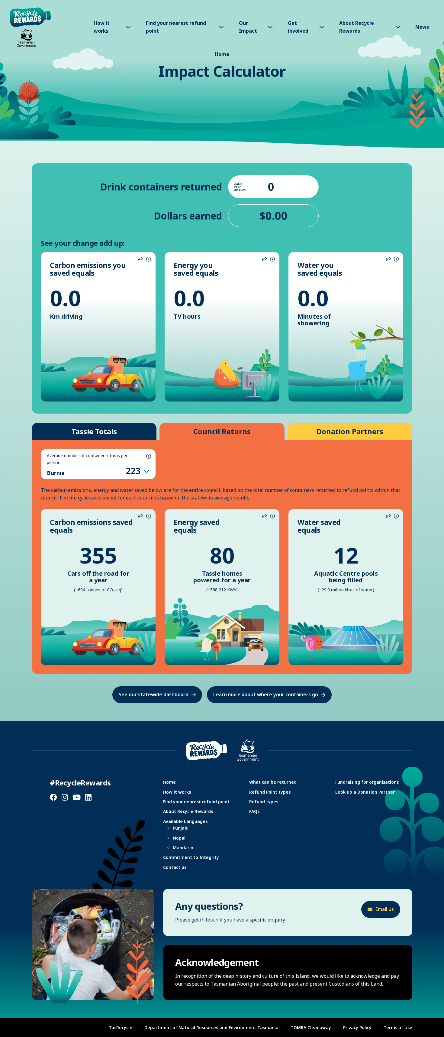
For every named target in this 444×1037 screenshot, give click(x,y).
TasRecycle (120, 1027)
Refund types (263, 802)
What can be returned (273, 782)
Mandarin (183, 847)
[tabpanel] (222, 557)
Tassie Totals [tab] (94, 431)
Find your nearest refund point (196, 802)
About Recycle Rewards (188, 811)
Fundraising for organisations (367, 782)
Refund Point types (270, 792)
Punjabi (180, 828)
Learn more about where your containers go (265, 694)
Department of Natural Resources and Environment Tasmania (211, 1027)
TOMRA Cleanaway (311, 1027)
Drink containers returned (161, 186)
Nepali (180, 838)
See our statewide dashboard (153, 694)
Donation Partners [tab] (350, 431)
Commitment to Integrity (191, 857)
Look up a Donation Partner (365, 792)
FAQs (254, 811)
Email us (384, 909)
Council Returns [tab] (222, 431)
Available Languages (185, 821)
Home (222, 54)
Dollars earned (188, 215)
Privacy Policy (357, 1027)
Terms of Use (398, 1027)
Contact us (174, 867)
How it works (177, 792)
